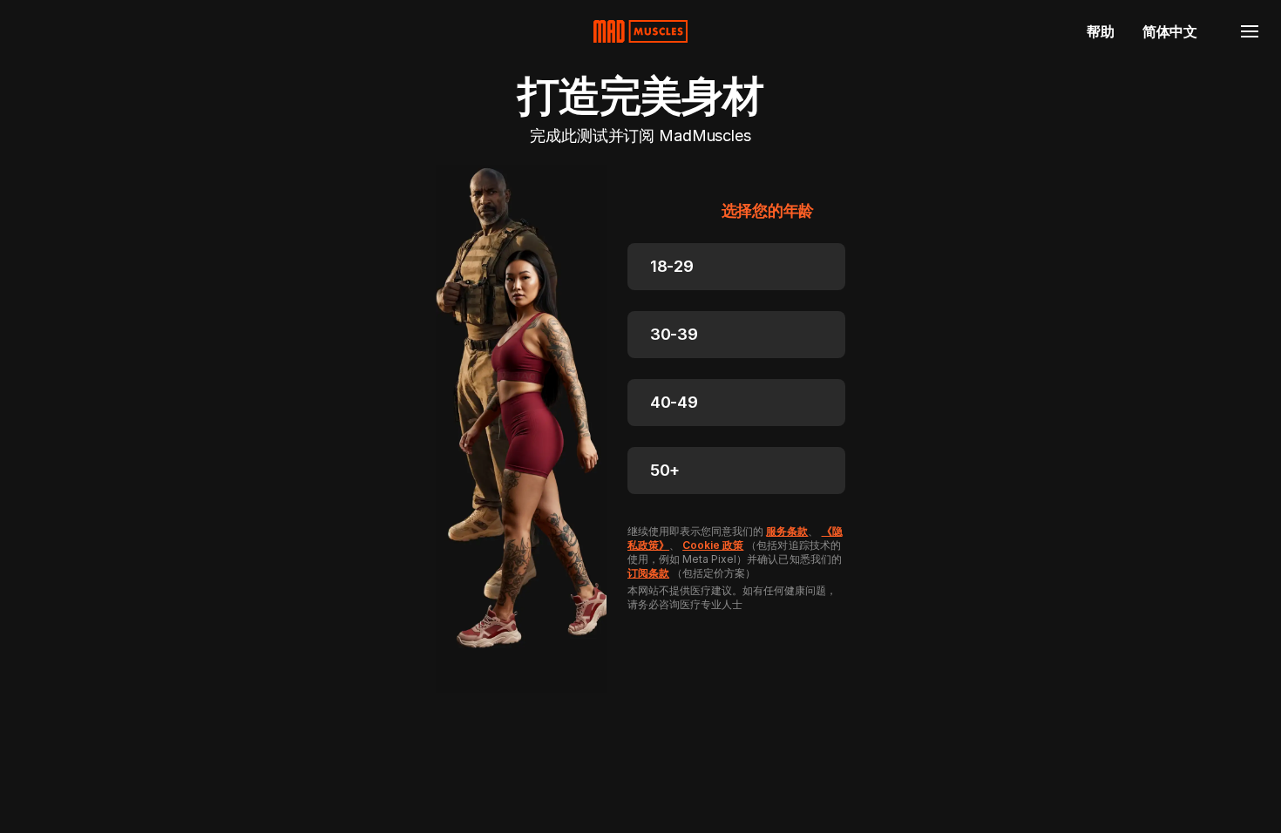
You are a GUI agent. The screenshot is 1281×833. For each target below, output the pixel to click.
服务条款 (787, 531)
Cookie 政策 (712, 545)
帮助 (1101, 31)
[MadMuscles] (640, 31)
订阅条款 (648, 572)
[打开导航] (1249, 31)
